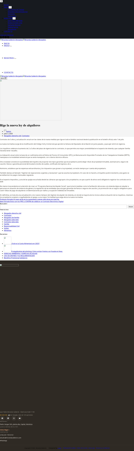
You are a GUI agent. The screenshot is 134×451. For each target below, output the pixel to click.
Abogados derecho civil (12, 136)
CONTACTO (8, 72)
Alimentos (7, 230)
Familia (6, 224)
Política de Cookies (82, 448)
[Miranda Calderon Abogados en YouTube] (19, 418)
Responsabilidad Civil (12, 226)
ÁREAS (6, 46)
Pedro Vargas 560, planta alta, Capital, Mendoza (16, 424)
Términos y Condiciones (103, 448)
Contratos (25, 136)
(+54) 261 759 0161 (7, 435)
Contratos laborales (11, 222)
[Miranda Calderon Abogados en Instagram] (14, 418)
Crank (59, 448)
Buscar (131, 207)
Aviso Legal (91, 448)
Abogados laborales (11, 220)
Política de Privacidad (69, 448)
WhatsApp (3, 441)
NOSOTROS (9, 58)
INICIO (7, 43)
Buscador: (3, 204)
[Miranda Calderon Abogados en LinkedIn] (8, 418)
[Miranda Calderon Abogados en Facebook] (2, 418)
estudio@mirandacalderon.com (10, 438)
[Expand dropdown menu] (15, 58)
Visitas (6, 228)
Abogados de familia (11, 217)
